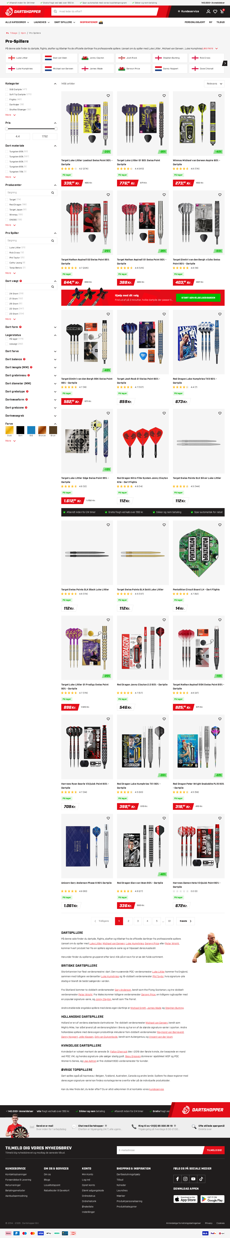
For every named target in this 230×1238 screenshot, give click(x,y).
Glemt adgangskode (93, 1190)
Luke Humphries (135, 943)
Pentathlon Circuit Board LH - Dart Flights (196, 589)
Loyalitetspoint (52, 1185)
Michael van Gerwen (114, 943)
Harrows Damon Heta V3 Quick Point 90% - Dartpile (197, 885)
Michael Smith (138, 1008)
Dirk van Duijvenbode (106, 1037)
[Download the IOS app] (185, 1199)
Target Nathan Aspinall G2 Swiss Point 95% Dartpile (85, 261)
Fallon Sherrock (118, 1051)
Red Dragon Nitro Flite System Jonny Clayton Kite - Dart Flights (142, 480)
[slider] (6, 128)
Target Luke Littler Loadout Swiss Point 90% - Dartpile (86, 162)
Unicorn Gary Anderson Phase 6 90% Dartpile (86, 883)
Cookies (221, 1223)
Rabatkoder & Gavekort (56, 1190)
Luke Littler (95, 943)
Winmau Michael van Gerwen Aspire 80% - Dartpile (196, 162)
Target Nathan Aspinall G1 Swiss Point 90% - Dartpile (141, 261)
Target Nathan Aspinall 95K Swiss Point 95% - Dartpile (198, 686)
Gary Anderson (123, 989)
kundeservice (156, 1089)
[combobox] (105, 11)
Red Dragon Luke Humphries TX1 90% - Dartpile (138, 786)
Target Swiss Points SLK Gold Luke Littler (140, 589)
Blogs (47, 1179)
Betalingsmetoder (15, 1190)
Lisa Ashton (89, 1061)
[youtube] (193, 1179)
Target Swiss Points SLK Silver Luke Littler (197, 478)
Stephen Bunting (174, 1008)
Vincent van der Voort (161, 1037)
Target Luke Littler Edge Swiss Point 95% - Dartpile (85, 480)
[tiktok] (201, 1179)
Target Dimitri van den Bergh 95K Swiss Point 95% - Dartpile (86, 381)
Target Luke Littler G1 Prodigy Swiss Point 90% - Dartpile (85, 686)
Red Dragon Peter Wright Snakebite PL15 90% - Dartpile (198, 786)
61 (169, 921)
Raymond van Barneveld (170, 1032)
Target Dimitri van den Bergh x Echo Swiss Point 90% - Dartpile (196, 261)
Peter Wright (172, 943)
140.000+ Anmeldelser (213, 3)
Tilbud (120, 1179)
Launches (40, 22)
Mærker (121, 1196)
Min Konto (87, 1174)
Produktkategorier (127, 1206)
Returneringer (13, 1185)
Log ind (86, 1179)
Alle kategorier (15, 22)
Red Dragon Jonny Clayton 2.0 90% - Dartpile (142, 684)
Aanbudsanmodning (16, 1196)
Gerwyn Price (152, 943)
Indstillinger (88, 1212)
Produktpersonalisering (129, 1201)
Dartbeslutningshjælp (128, 1174)
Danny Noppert (69, 1037)
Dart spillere (63, 22)
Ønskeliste (87, 1206)
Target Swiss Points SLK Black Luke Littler (85, 589)
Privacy (209, 1223)
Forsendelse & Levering (18, 1179)
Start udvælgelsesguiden (198, 297)
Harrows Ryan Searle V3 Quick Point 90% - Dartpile (85, 786)
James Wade (154, 1008)
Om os (47, 1174)
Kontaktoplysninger (16, 1174)
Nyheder (121, 1185)
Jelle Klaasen (86, 1037)
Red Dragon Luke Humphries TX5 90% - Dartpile (195, 381)
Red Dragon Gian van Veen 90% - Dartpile (140, 883)
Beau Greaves (133, 1056)
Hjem (23, 33)
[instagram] (185, 1179)
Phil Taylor (158, 976)
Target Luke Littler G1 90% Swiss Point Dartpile (138, 162)
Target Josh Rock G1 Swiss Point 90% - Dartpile (138, 381)
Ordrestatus (88, 1196)
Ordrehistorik (89, 1201)
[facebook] (177, 1179)
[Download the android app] (212, 1199)
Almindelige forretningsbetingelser (183, 1223)
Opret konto (88, 1185)
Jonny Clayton (103, 999)
